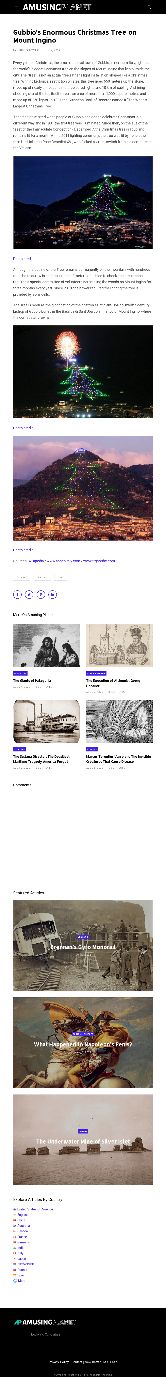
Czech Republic (96, 673)
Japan (21, 1259)
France (22, 1237)
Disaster (19, 749)
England (83, 937)
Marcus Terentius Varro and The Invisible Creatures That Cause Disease (118, 759)
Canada (83, 1131)
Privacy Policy (59, 1362)
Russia (22, 1270)
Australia (23, 1226)
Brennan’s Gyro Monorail (83, 947)
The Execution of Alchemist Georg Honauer (113, 683)
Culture (21, 577)
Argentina (20, 673)
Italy (60, 577)
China (21, 1220)
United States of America (35, 1209)
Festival (42, 577)
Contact (76, 1362)
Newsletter (93, 1362)
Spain (21, 1275)
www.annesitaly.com (63, 561)
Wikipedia (36, 561)
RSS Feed (110, 1362)
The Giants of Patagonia (32, 680)
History (92, 749)
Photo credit (23, 259)
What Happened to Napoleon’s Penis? (83, 1044)
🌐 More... (20, 1281)
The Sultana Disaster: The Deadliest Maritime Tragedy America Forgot (41, 759)
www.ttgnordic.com (99, 561)
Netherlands (26, 1264)
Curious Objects (83, 1034)
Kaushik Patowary (26, 50)
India (20, 1248)
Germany (23, 1242)
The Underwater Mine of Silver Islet (83, 1141)
